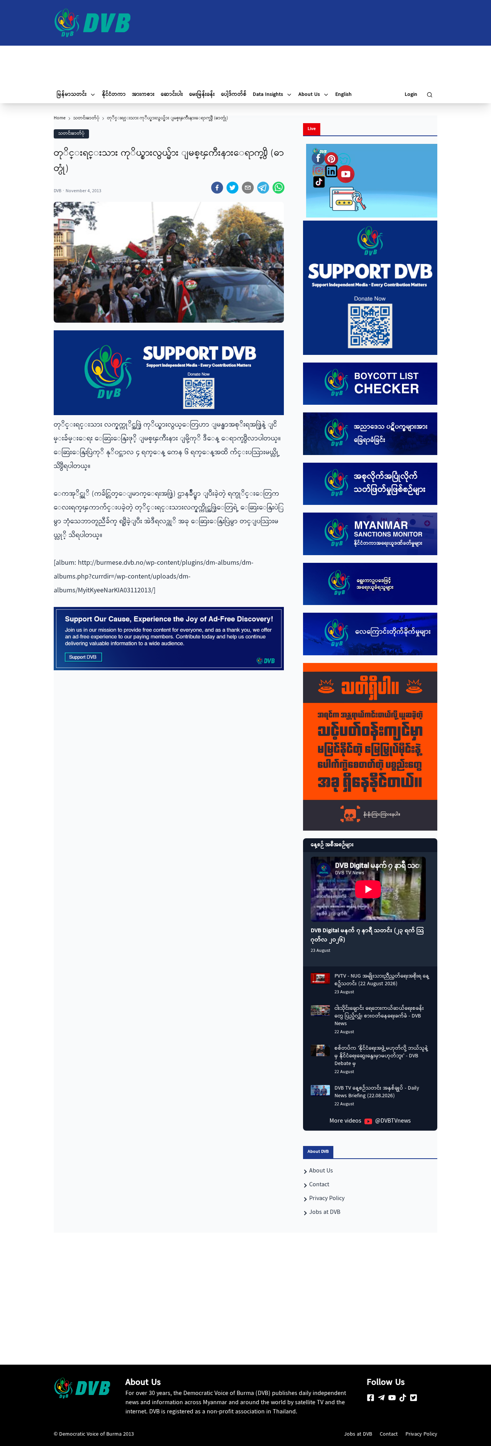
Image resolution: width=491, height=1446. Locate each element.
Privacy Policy (421, 1434)
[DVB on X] (413, 1397)
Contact (389, 1434)
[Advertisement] (245, 66)
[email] (248, 187)
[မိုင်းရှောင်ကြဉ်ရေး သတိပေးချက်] (370, 747)
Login (411, 94)
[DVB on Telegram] (381, 1397)
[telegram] (263, 187)
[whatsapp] (278, 187)
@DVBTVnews (393, 1121)
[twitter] (232, 187)
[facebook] (217, 187)
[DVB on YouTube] (392, 1397)
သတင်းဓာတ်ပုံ (86, 118)
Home (60, 118)
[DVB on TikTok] (403, 1397)
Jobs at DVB (358, 1434)
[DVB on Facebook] (370, 1397)
